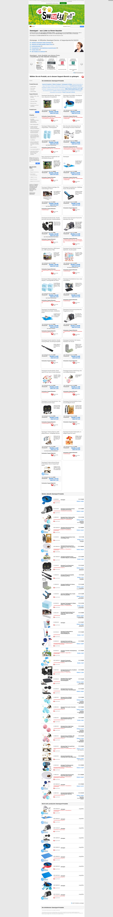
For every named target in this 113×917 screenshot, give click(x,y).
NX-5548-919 (56, 603)
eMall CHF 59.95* (54, 205)
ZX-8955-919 (56, 735)
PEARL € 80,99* (54, 173)
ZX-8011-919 (55, 612)
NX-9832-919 (56, 622)
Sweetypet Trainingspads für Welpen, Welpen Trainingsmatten (68, 604)
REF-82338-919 (56, 527)
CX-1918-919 (56, 536)
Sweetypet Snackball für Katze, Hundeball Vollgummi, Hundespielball (68, 557)
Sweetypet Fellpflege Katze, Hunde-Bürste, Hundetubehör (68, 594)
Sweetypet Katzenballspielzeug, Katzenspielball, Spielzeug (67, 793)
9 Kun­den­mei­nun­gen (66, 300)
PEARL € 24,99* (80, 501)
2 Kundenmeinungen (56, 615)
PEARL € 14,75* (80, 728)
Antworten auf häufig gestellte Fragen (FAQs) (42, 44)
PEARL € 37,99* (80, 682)
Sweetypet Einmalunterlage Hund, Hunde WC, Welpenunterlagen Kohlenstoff (68, 613)
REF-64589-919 (56, 856)
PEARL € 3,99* (75, 417)
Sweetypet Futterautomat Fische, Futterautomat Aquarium (67, 528)
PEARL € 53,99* (54, 142)
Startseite (65, 26)
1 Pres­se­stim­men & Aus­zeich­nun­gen (48, 118)
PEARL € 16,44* (80, 519)
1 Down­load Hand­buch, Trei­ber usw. (47, 117)
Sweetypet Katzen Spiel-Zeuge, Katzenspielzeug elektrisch (67, 727)
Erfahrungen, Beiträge (33, 101)
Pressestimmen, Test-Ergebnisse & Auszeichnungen (44, 48)
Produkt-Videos (35, 49)
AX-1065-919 (56, 565)
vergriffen (81, 808)
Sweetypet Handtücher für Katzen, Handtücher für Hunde (68, 585)
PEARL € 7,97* (80, 577)
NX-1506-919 (56, 688)
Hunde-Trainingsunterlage (34, 124)
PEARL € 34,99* (54, 234)
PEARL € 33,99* (80, 758)
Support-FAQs (32, 99)
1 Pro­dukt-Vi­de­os (66, 179)
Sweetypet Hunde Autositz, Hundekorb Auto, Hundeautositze (69, 670)
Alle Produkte (32, 89)
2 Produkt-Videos (62, 777)
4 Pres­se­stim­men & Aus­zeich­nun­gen (70, 149)
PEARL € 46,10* (80, 549)
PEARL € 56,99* (54, 111)
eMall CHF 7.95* (55, 449)
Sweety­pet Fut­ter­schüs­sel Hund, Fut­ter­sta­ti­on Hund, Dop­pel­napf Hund (50, 464)
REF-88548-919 (56, 546)
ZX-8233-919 (56, 765)
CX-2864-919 (56, 584)
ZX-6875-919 (51, 59)
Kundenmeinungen (36, 46)
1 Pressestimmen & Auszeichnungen (63, 643)
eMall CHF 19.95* (76, 235)
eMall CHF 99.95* (54, 174)
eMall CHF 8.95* (76, 357)
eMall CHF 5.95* (76, 419)
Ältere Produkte (32, 88)
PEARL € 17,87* (80, 699)
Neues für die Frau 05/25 (62, 69)
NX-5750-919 (56, 632)
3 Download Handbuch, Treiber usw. (59, 776)
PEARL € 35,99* (54, 325)
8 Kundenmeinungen (68, 605)
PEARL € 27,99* (80, 738)
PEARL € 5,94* (80, 663)
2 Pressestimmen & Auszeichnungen (63, 767)
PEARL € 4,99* (75, 448)
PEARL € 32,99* (80, 709)
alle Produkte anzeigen (78, 903)
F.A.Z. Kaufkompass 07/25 (51, 69)
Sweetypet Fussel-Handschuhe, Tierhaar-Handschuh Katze (67, 566)
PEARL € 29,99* (80, 795)
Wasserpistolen (33, 179)
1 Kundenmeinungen (68, 519)
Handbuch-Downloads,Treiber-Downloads (41, 42)
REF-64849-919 (56, 866)
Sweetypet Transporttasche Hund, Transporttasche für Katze (68, 509)
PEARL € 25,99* (75, 264)
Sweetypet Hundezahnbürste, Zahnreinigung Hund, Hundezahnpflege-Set (67, 632)
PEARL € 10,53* (80, 568)
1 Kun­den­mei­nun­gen (45, 209)
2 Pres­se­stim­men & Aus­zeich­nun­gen (71, 240)
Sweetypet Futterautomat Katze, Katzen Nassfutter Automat (67, 775)
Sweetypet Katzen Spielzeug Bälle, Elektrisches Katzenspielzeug (68, 518)
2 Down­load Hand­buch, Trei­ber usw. (69, 117)
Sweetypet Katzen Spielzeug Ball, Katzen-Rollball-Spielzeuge (68, 718)
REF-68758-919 (56, 808)
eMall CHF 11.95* (76, 296)
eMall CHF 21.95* (76, 113)
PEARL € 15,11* (54, 478)
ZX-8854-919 (56, 774)
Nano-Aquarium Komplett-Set (35, 149)
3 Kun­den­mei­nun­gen (57, 117)
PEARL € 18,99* (80, 615)
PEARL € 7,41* (80, 539)
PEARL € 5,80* (80, 605)
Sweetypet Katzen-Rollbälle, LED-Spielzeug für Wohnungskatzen (68, 736)
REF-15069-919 (56, 837)
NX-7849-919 (40, 59)
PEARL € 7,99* (75, 387)
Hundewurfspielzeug (33, 147)
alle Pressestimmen (79, 72)
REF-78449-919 (56, 556)
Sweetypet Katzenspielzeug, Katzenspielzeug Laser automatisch (68, 642)
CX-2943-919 (56, 593)
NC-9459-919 (56, 679)
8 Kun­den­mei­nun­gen (79, 117)
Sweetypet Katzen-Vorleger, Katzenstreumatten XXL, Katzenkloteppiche (66, 679)
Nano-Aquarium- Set (33, 117)
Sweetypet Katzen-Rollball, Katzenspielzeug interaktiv (66, 698)
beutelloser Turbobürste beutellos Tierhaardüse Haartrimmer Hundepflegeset (34, 127)
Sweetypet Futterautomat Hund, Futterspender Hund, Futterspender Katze (68, 546)
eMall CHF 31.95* (76, 266)
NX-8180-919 (56, 650)
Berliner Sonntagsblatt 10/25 (73, 70)
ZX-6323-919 (56, 756)
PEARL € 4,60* (54, 356)
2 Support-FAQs (67, 652)
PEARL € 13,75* (80, 786)
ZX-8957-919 (56, 792)
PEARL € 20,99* (80, 624)
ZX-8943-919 (56, 717)
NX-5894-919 (56, 641)
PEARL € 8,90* (54, 387)
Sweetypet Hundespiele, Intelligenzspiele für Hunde (66, 661)
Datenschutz (70, 1)
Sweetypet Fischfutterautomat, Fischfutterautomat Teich (67, 766)
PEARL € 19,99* (75, 111)
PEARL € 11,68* (80, 586)
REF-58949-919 (56, 784)
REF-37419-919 (56, 894)
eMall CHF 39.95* (54, 327)
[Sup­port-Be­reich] (52, 121)
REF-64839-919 (56, 885)
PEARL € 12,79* (80, 596)
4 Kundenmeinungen (56, 634)
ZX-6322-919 (56, 746)
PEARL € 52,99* (54, 203)
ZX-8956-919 (56, 517)
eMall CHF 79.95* (76, 143)
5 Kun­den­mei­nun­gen (79, 178)
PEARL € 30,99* (54, 264)
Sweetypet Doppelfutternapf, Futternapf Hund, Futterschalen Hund (68, 757)
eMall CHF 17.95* (54, 480)
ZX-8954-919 (56, 726)
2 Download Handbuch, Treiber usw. (59, 519)
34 (30, 56)
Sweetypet (33, 55)
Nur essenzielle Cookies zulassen (52, 3)
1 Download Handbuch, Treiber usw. (59, 567)
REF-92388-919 (56, 847)
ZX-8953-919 (56, 707)
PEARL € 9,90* (75, 295)
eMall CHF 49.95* (54, 143)
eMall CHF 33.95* (54, 266)
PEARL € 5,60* (54, 417)
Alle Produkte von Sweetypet (38, 51)
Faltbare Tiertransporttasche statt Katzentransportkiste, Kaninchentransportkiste (34, 131)
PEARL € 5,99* (75, 356)
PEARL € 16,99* (75, 325)
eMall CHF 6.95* (55, 357)
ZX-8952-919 (56, 697)
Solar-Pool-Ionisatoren (35, 181)
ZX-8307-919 (56, 669)
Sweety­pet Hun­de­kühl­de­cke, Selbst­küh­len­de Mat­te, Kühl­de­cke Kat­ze (51, 311)
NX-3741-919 (56, 508)
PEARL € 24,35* (80, 530)
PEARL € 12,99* (80, 511)
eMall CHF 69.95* (54, 113)
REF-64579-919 (56, 875)
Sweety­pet (66, 156)
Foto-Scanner (33, 177)
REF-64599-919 (56, 818)
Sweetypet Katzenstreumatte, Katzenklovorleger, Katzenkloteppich (68, 689)
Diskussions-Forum (33, 103)
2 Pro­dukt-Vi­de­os (66, 118)
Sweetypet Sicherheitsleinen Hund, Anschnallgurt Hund (68, 537)
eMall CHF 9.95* (76, 205)
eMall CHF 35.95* (54, 235)
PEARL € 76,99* (75, 142)
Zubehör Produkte (33, 91)
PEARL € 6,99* (75, 203)
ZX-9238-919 (56, 499)
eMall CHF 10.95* (76, 388)
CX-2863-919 (56, 574)
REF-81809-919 (56, 660)
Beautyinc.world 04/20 (40, 69)
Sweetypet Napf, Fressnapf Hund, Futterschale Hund (68, 747)
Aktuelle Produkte (33, 86)
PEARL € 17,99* (75, 234)
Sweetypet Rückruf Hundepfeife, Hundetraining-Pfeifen (67, 575)
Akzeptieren (63, 3)
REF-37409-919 (56, 828)
